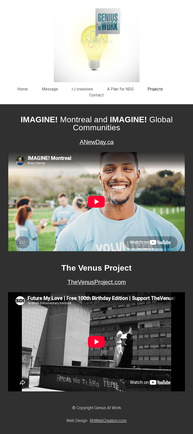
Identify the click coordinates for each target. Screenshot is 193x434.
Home (22, 89)
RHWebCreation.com (108, 420)
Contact (96, 95)
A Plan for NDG (120, 89)
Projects (155, 89)
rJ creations (82, 89)
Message (50, 89)
